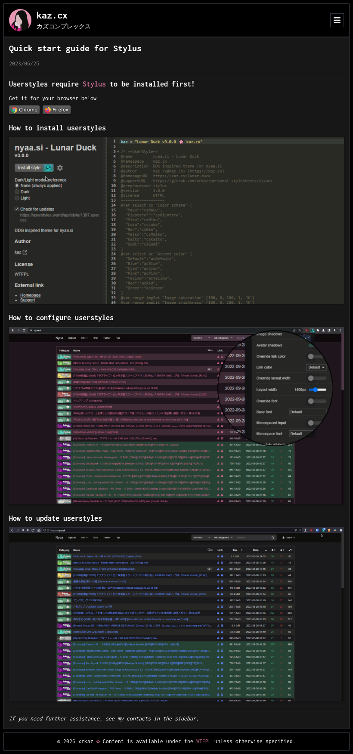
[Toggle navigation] (337, 20)
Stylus (94, 84)
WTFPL (203, 741)
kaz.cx (52, 15)
